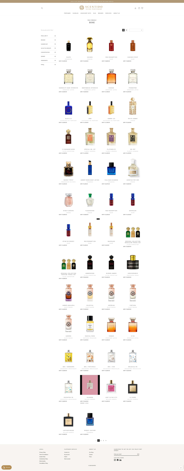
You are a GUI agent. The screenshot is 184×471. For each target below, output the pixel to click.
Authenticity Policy (43, 458)
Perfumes (67, 13)
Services (108, 13)
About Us (117, 13)
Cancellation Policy (43, 463)
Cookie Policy (42, 456)
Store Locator (67, 458)
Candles (75, 13)
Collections (93, 20)
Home (89, 20)
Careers (91, 454)
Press (90, 456)
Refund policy (42, 461)
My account (67, 454)
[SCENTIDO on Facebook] (118, 460)
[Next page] (106, 440)
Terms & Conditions (43, 454)
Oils (94, 13)
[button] (123, 30)
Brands (100, 13)
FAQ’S (65, 456)
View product (68, 54)
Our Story (91, 452)
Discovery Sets (86, 13)
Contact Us (66, 452)
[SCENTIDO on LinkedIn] (120, 460)
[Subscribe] (138, 454)
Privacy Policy (42, 452)
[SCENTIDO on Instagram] (115, 460)
